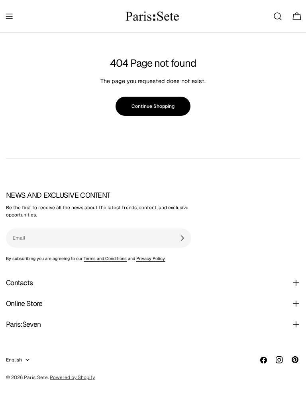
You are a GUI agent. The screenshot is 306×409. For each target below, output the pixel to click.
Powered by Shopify (72, 377)
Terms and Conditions (105, 258)
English (14, 360)
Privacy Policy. (150, 258)
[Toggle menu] (9, 16)
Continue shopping (153, 106)
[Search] (278, 16)
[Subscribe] (182, 238)
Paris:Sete (36, 377)
